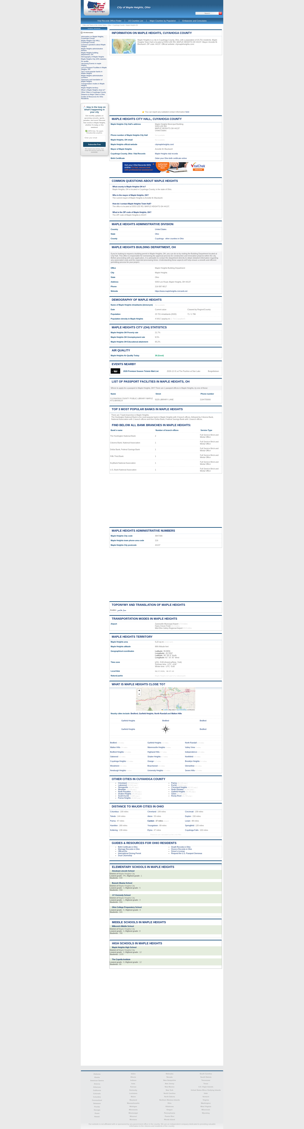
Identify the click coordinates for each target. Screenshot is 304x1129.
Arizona (97, 1084)
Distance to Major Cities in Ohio (138, 806)
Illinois (133, 1077)
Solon (173, 794)
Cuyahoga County (118, 25)
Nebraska (169, 1074)
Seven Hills (190, 770)
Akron (149, 816)
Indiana (133, 1080)
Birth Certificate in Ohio (128, 847)
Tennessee (205, 1080)
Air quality (121, 350)
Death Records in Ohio (180, 847)
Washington (206, 1103)
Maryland (133, 1100)
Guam (97, 1113)
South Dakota (205, 1077)
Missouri (133, 1116)
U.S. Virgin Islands (205, 1087)
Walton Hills (176, 714)
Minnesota (133, 1110)
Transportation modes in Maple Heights (144, 618)
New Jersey (169, 1084)
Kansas (133, 1087)
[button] (139, 690)
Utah (206, 1093)
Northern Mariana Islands (169, 1100)
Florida (97, 1107)
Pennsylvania (169, 1113)
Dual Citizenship (125, 856)
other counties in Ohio (174, 239)
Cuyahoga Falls (191, 830)
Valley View (190, 747)
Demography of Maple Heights (137, 299)
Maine (133, 1097)
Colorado (97, 1093)
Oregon (169, 1110)
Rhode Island (169, 1119)
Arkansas (97, 1087)
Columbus (114, 812)
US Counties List (135, 21)
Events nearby (124, 364)
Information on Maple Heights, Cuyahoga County (152, 33)
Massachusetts (133, 1103)
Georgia (97, 1110)
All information (88, 32)
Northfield (189, 757)
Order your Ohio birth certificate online (171, 158)
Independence (191, 752)
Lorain (187, 821)
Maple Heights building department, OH (144, 247)
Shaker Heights (154, 757)
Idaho (133, 1074)
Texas (205, 1084)
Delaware (97, 1103)
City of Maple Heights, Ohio (133, 7)
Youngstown (152, 826)
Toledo (113, 816)
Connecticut (97, 1100)
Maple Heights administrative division (142, 224)
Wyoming (206, 1113)
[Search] (220, 13)
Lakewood (122, 785)
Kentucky (133, 1090)
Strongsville (123, 787)
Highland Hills (153, 752)
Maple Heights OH (132, 25)
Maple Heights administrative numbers (143, 530)
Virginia (206, 1100)
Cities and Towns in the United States (95, 25)
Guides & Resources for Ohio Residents (144, 843)
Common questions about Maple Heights (145, 180)
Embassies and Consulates (194, 21)
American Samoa (97, 1080)
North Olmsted (177, 789)
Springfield (189, 826)
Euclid (174, 785)
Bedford (134, 714)
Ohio (109, 25)
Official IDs (122, 851)
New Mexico (169, 1087)
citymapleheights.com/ (184, 44)
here (187, 112)
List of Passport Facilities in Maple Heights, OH (151, 381)
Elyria (149, 830)
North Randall (160, 714)
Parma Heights (124, 798)
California (97, 1090)
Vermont (205, 1097)
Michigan (133, 1106)
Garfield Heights (146, 714)
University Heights (155, 770)
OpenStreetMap (182, 710)
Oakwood (114, 757)
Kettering (114, 830)
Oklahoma (169, 1106)
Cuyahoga (159, 239)
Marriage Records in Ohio (129, 849)
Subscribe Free (94, 144)
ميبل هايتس (121, 610)
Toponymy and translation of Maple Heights (148, 604)
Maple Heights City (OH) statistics (139, 327)
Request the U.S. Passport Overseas (186, 853)
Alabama (96, 1074)
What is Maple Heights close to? (138, 684)
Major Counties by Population (163, 21)
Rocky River (176, 796)
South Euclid (123, 796)
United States (160, 229)
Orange (150, 761)
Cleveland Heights (179, 787)
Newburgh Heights (118, 770)
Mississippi (133, 1113)
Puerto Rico (169, 1116)
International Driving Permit (129, 853)
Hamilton (114, 826)
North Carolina (169, 1093)
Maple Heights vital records (166, 154)
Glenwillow (189, 766)
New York (169, 1090)
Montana (133, 1119)
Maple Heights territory (132, 636)
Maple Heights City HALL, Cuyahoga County (147, 119)
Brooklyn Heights (192, 761)
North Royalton (124, 792)
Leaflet (165, 710)
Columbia (97, 1097)
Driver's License (178, 851)
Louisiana (133, 1093)
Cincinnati (189, 812)
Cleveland (122, 783)
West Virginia (205, 1106)
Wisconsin (206, 1110)
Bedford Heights (117, 752)
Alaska (97, 1077)
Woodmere (114, 766)
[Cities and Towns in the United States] (96, 12)
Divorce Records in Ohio (181, 849)
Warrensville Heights (156, 747)
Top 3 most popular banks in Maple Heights (147, 409)
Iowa (133, 1084)
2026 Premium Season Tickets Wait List (141, 371)
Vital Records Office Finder (109, 21)
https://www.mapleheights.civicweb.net (171, 291)
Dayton (188, 816)
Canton (150, 821)
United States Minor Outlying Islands (206, 1090)
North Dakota (169, 1097)
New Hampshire (169, 1080)
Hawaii (97, 1116)
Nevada (169, 1077)
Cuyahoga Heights (118, 761)
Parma (174, 783)
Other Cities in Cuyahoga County (138, 779)
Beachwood (152, 766)
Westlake (122, 789)
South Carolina (206, 1074)
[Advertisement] (165, 82)
